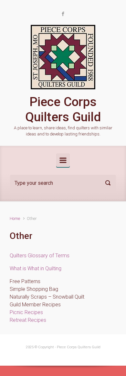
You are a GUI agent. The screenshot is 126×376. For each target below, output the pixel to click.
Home (15, 218)
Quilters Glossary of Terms (39, 255)
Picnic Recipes (26, 312)
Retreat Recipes (28, 320)
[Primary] (63, 160)
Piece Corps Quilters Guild (63, 109)
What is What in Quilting (35, 268)
